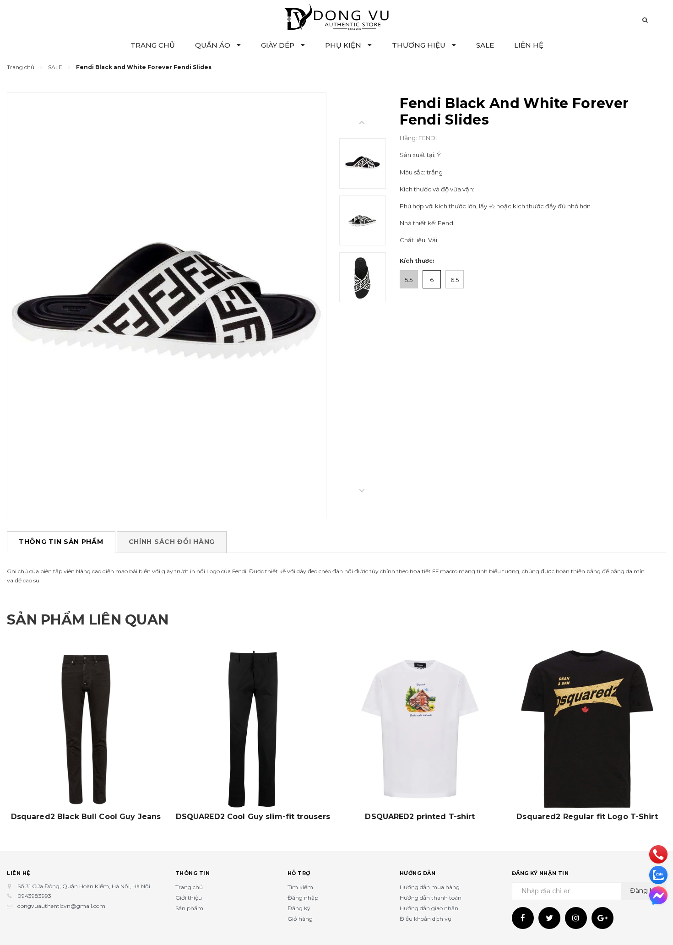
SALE (485, 45)
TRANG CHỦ (152, 45)
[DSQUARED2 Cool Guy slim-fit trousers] (253, 729)
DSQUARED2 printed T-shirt (420, 817)
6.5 (454, 279)
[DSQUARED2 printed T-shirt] (420, 729)
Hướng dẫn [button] (418, 873)
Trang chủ (189, 887)
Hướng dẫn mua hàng (430, 887)
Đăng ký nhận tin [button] (540, 873)
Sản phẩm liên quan (87, 619)
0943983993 (34, 895)
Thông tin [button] (192, 873)
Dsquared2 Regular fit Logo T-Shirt (586, 817)
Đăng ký (299, 908)
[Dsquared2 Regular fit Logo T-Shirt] (587, 729)
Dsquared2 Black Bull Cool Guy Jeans (86, 817)
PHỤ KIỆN (344, 45)
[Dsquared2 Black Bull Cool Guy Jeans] (86, 729)
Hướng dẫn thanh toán (430, 897)
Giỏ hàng (300, 918)
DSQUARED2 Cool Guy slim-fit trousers (253, 817)
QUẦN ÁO (213, 45)
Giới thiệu (188, 897)
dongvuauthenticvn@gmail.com (61, 905)
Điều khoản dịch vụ (425, 918)
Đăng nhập (303, 897)
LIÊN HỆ (528, 45)
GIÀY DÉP (278, 45)
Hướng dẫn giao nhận (429, 908)
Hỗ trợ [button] (299, 873)
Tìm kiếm (300, 887)
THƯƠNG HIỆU (419, 45)
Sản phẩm (189, 908)
